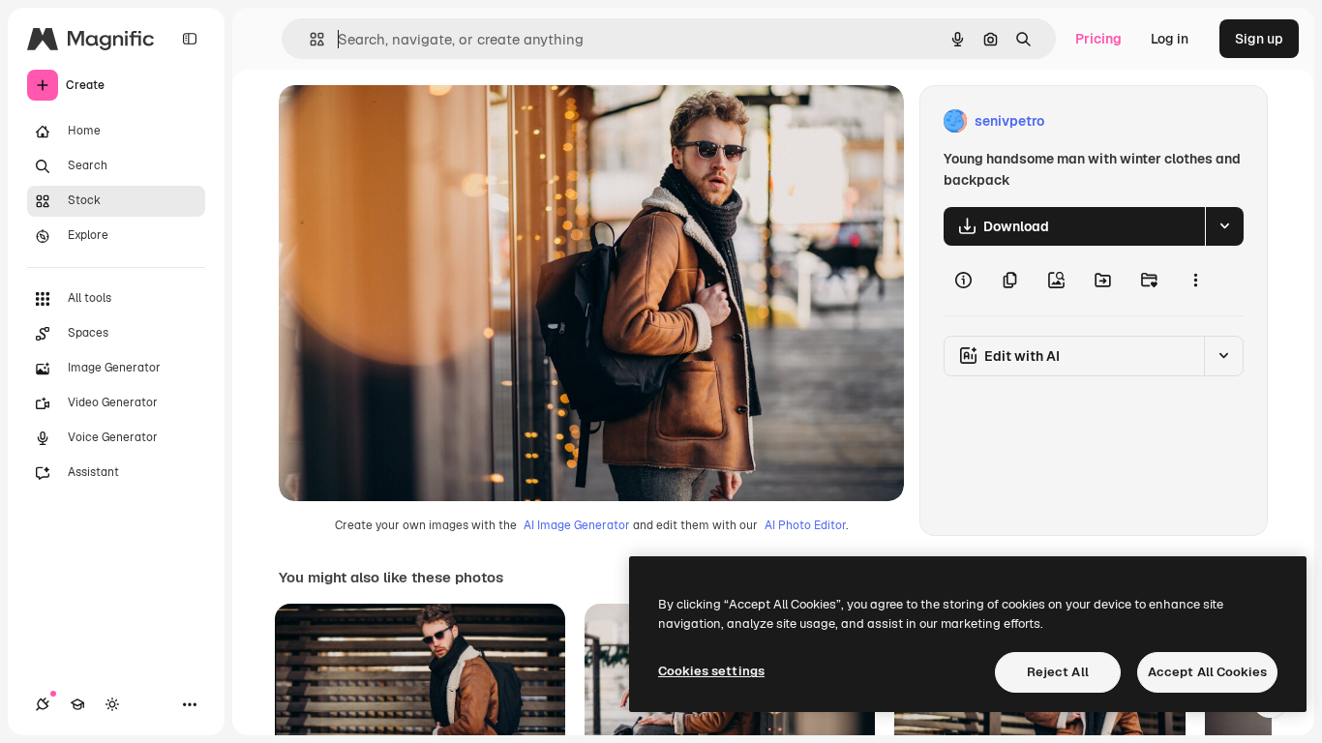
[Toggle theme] (112, 704)
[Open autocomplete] (309, 39)
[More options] (1195, 280)
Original (403, 121)
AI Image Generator (577, 525)
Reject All (1058, 672)
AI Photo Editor (805, 525)
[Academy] (77, 704)
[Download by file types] (1224, 226)
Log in (1169, 38)
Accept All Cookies (1207, 672)
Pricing (1098, 38)
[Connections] (42, 704)
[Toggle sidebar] (189, 38)
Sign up (1259, 38)
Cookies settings (711, 671)
